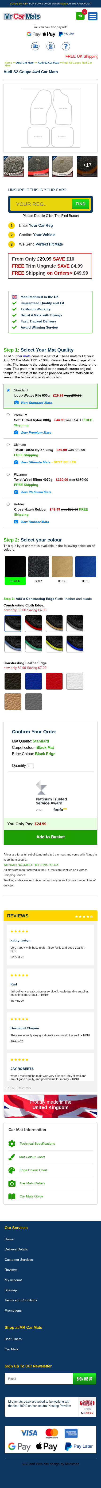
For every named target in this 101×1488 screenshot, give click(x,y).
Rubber (19, 504)
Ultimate (19, 445)
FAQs (66, 46)
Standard (20, 390)
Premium (20, 415)
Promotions (13, 1310)
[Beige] (54, 623)
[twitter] (50, 1478)
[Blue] (12, 644)
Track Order (35, 46)
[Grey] (74, 623)
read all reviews (17, 1088)
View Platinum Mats (35, 492)
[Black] (12, 623)
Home (8, 62)
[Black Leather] (12, 681)
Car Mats (11, 1349)
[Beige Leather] (12, 701)
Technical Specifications (37, 1143)
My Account (13, 1280)
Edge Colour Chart (33, 1170)
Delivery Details (16, 1249)
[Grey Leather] (33, 701)
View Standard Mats (36, 403)
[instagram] (63, 1478)
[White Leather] (74, 681)
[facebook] (37, 1478)
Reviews (11, 1270)
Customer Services (19, 1259)
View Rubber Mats (34, 522)
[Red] (33, 623)
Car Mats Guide (31, 1196)
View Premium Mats (35, 432)
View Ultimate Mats (47, 462)
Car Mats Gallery (32, 1183)
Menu (92, 16)
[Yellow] (54, 644)
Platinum (20, 474)
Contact (50, 46)
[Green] (33, 644)
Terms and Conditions (21, 1300)
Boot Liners (13, 1339)
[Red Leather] (54, 681)
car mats (24, 356)
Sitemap (11, 1290)
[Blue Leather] (33, 681)
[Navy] (74, 644)
